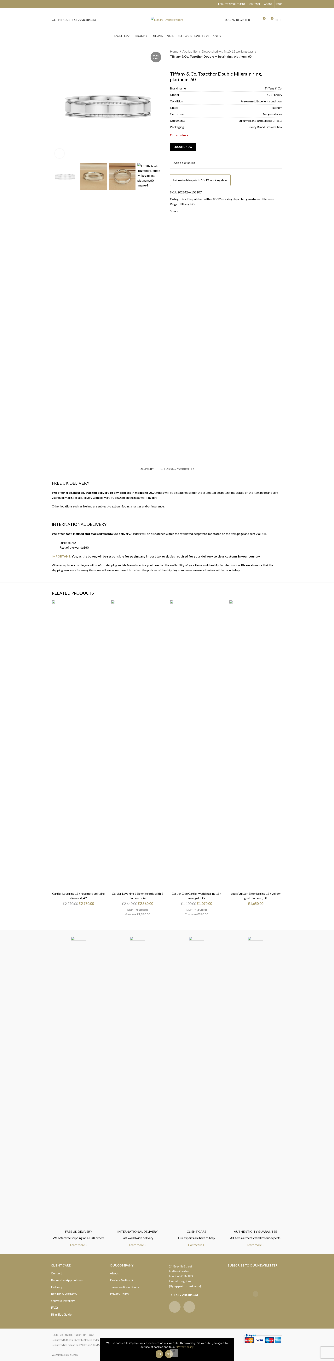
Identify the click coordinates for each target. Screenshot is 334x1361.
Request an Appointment (67, 1280)
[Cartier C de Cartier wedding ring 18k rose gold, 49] (196, 745)
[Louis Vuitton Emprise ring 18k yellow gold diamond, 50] (255, 745)
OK (159, 1354)
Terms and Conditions (124, 1287)
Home (174, 51)
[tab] (147, 466)
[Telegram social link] (200, 211)
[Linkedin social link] (195, 211)
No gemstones (250, 199)
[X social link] (186, 211)
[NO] (174, 1353)
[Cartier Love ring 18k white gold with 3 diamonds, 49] (137, 745)
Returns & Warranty (64, 1293)
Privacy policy (185, 1346)
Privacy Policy (119, 1293)
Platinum (268, 199)
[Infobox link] (74, 20)
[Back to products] (177, 65)
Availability (190, 51)
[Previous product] (172, 65)
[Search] (255, 20)
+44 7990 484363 (186, 1294)
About (114, 1273)
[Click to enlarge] (59, 153)
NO (169, 1354)
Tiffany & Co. (188, 204)
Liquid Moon (71, 1354)
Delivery (56, 1287)
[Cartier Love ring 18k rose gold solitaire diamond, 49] (78, 745)
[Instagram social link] (189, 1307)
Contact (56, 1273)
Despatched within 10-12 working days (228, 51)
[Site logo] (167, 19)
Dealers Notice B (121, 1280)
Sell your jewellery (63, 1300)
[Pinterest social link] (190, 211)
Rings (173, 204)
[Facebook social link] (181, 211)
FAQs (55, 1307)
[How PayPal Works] (263, 1338)
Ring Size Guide (61, 1314)
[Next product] (181, 65)
